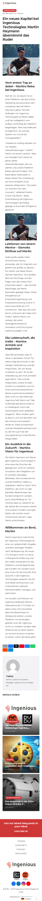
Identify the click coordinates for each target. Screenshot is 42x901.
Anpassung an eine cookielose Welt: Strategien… (20, 764)
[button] (39, 3)
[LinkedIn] (18, 884)
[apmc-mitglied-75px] (25, 876)
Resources (21, 854)
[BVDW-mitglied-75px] (16, 876)
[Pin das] (21, 646)
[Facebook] (13, 884)
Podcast (21, 849)
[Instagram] (23, 884)
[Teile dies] (10, 646)
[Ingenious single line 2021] (9, 3)
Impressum (15, 897)
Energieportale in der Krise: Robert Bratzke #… (19, 802)
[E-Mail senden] (5, 646)
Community (21, 845)
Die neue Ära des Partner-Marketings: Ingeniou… (18, 726)
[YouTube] (28, 884)
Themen (21, 841)
